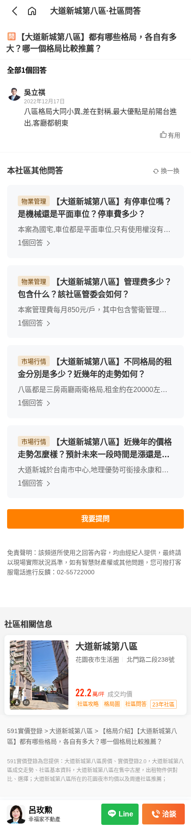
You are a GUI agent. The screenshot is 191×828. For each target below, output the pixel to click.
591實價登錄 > (27, 730)
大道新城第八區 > (73, 730)
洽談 (169, 814)
